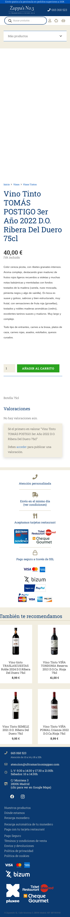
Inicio (7, 184)
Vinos (16, 184)
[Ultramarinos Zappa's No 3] (22, 10)
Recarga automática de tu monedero (28, 824)
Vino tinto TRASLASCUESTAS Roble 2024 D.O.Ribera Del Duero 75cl (15, 667)
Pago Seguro (12, 836)
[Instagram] (23, 797)
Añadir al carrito (38, 368)
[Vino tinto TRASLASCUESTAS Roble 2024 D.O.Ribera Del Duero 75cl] (15, 641)
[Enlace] (49, 20)
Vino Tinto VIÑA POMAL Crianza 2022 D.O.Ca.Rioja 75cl (54, 730)
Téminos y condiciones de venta (25, 841)
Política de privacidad (18, 851)
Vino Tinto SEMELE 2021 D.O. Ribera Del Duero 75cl (15, 730)
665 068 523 (18, 753)
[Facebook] (12, 797)
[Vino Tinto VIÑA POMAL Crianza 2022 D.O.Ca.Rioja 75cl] (54, 705)
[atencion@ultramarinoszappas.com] (7, 764)
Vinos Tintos (30, 184)
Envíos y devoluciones (19, 846)
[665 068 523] (7, 752)
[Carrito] (63, 20)
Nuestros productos (17, 808)
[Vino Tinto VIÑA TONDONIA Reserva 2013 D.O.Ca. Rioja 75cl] (54, 641)
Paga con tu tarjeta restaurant (24, 829)
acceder (22, 447)
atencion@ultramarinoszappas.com (35, 764)
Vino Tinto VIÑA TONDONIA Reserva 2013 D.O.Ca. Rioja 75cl (54, 667)
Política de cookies (16, 856)
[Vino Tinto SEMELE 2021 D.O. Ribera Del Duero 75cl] (15, 705)
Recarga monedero (16, 818)
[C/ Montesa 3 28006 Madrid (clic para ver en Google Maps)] (7, 783)
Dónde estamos (14, 813)
